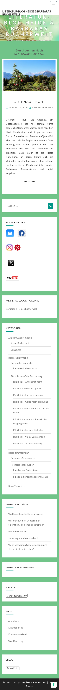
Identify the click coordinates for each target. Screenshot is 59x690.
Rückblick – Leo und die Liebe (28, 430)
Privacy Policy (12, 668)
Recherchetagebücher (22, 363)
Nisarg (29, 686)
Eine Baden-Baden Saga (25, 470)
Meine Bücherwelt (20, 342)
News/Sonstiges (16, 485)
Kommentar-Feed (17, 634)
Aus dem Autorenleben (20, 337)
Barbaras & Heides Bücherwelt (21, 308)
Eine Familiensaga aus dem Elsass (30, 476)
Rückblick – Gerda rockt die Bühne (30, 401)
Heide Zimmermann (18, 452)
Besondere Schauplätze (23, 458)
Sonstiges (16, 349)
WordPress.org (16, 641)
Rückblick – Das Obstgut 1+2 (28, 388)
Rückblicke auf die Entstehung (26, 376)
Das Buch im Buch (17, 531)
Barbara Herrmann (18, 357)
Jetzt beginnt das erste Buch (23, 538)
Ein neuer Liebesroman (25, 368)
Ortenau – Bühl (29, 102)
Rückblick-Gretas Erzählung (27, 443)
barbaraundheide (42, 107)
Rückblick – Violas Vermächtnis (29, 436)
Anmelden (13, 620)
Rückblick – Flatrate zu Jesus (28, 395)
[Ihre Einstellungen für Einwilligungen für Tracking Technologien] (54, 685)
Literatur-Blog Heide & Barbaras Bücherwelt (26, 12)
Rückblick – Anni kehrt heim (27, 381)
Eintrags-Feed (15, 627)
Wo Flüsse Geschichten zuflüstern (25, 513)
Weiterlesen (30, 181)
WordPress (41, 682)
